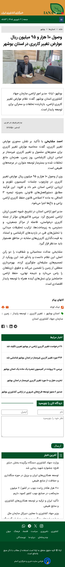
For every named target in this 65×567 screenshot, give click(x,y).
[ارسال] (7, 307)
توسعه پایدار (19, 313)
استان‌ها (52, 29)
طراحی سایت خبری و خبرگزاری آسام (28, 561)
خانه (60, 29)
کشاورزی (55, 531)
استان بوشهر (52, 313)
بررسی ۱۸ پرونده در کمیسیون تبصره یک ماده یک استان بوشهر (33, 369)
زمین (6, 313)
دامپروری (44, 531)
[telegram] (29, 526)
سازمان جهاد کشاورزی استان (47, 319)
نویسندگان (21, 537)
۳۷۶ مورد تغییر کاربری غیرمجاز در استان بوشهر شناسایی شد (34, 358)
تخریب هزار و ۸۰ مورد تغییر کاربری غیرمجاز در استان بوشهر (34, 381)
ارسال (57, 445)
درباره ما (32, 537)
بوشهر (42, 29)
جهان (9, 531)
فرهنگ (17, 531)
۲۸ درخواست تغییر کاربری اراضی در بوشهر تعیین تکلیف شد (34, 347)
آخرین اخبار (50, 455)
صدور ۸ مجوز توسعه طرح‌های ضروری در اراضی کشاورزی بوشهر (32, 392)
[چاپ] (3, 307)
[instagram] (41, 526)
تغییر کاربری (36, 313)
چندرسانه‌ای (43, 537)
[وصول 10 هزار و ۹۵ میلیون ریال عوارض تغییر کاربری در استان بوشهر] (15, 326)
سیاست (34, 531)
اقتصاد (25, 531)
